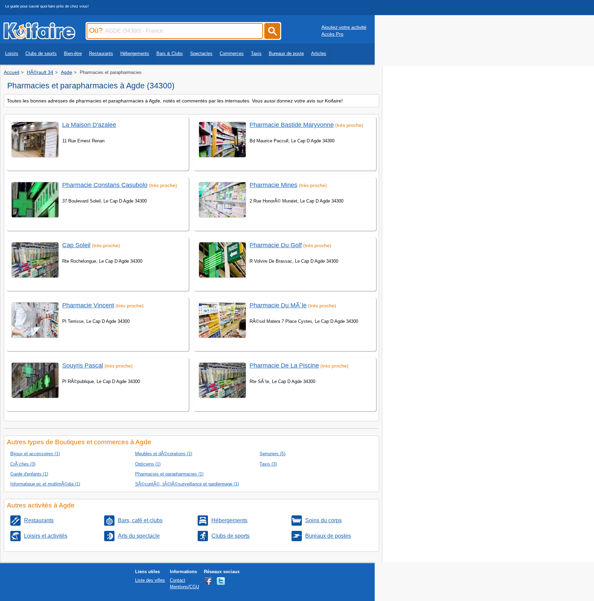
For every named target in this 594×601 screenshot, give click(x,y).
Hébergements (134, 53)
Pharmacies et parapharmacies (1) (169, 474)
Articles (318, 53)
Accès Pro (332, 34)
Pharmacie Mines (273, 185)
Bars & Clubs (169, 53)
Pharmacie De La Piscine (284, 365)
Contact (177, 580)
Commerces (232, 53)
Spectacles (201, 53)
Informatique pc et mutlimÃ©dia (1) (45, 484)
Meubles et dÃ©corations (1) (163, 453)
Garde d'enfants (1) (29, 474)
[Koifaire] (39, 37)
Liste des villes (150, 580)
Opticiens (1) (148, 464)
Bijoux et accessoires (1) (35, 453)
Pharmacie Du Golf (276, 245)
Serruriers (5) (272, 453)
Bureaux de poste (286, 53)
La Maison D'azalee (89, 124)
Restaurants (101, 53)
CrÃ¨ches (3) (22, 464)
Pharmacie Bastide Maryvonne (292, 124)
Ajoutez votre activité (343, 27)
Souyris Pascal (82, 365)
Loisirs (11, 53)
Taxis (256, 53)
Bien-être (73, 53)
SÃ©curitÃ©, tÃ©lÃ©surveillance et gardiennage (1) (187, 484)
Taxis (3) (268, 464)
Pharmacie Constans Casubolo (104, 185)
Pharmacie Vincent (88, 305)
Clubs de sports (41, 53)
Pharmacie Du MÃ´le (278, 305)
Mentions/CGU (184, 586)
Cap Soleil (76, 245)
